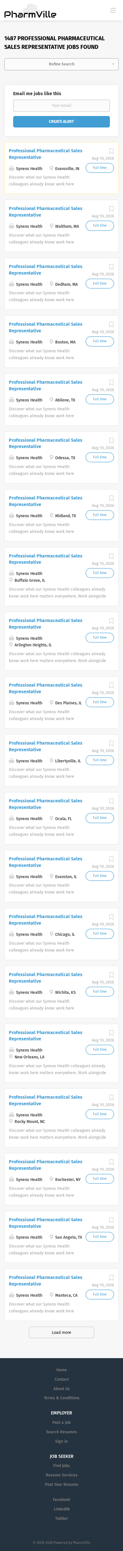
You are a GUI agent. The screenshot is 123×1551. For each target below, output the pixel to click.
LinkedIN (62, 1509)
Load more (61, 1332)
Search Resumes (61, 1432)
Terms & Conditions (62, 1398)
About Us (61, 1388)
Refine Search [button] (61, 64)
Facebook (61, 1499)
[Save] (111, 152)
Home (61, 1370)
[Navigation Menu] (113, 10)
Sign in (61, 1441)
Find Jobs (61, 1465)
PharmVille (81, 1543)
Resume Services (62, 1475)
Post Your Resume (61, 1484)
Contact (62, 1379)
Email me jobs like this (37, 93)
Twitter (61, 1518)
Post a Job (61, 1422)
